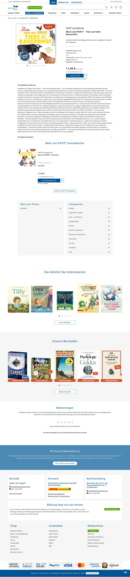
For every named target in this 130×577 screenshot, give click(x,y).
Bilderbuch (71, 208)
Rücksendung (65, 496)
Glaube (86, 13)
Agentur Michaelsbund (96, 543)
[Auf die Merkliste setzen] (85, 75)
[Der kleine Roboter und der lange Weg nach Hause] (65, 296)
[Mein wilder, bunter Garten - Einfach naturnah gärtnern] (41, 365)
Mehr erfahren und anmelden (65, 463)
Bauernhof (71, 226)
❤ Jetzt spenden (34, 8)
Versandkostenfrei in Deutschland (20, 1)
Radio (51, 543)
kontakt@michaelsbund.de (20, 487)
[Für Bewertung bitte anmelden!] (70, 47)
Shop (53, 2)
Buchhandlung (93, 546)
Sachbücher (52, 13)
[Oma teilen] (41, 296)
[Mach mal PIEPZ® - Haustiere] (27, 158)
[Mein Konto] (111, 7)
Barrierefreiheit (66, 573)
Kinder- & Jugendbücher (34, 13)
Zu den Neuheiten (65, 322)
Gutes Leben (53, 534)
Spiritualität (53, 537)
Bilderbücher (23, 208)
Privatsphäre (55, 573)
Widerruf (76, 573)
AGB (82, 573)
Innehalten (63, 2)
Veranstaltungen (94, 540)
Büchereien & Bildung (95, 537)
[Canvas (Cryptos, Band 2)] (18, 365)
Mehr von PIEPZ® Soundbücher (65, 191)
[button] (59, 315)
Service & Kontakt (116, 1)
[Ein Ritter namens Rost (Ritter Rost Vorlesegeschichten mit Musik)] (88, 296)
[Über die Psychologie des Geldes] (88, 365)
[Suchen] (106, 7)
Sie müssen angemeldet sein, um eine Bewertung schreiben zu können (65, 432)
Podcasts (52, 540)
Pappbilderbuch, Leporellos (76, 213)
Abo (50, 546)
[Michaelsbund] (13, 8)
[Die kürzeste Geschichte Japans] (111, 365)
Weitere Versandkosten (56, 494)
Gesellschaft (53, 531)
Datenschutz (44, 573)
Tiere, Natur (72, 243)
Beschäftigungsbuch (74, 221)
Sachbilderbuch (73, 239)
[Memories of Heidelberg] (65, 365)
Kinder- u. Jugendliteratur (75, 217)
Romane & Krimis (14, 13)
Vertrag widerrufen (92, 573)
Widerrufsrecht (53, 496)
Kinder (70, 252)
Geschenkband (72, 247)
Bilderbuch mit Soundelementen (77, 234)
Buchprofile (98, 13)
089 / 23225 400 (16, 489)
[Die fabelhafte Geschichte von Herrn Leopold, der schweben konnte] (111, 296)
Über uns (91, 534)
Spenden (93, 531)
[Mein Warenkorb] (120, 7)
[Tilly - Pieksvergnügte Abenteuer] (18, 296)
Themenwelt (75, 13)
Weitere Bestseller (65, 392)
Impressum (35, 573)
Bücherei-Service (115, 13)
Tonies (63, 13)
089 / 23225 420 (94, 493)
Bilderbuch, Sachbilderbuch (76, 230)
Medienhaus (76, 2)
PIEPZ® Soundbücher (75, 28)
